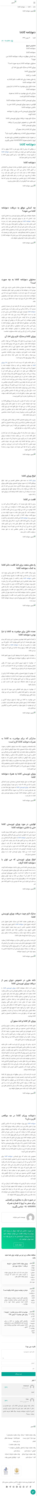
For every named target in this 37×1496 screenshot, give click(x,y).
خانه (34, 7)
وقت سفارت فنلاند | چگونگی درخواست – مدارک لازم (14, 1447)
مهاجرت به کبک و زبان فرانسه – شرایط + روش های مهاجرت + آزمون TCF (16, 1313)
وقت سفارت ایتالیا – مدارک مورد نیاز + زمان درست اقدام (28, 1438)
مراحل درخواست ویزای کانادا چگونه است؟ (15, 1290)
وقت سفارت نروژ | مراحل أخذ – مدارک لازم (29, 1455)
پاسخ (5, 1387)
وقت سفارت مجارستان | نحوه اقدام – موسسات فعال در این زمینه (12, 1438)
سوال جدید (18, 1245)
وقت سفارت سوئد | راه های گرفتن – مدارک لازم (28, 1449)
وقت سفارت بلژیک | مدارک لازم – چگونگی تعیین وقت (12, 1455)
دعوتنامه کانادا (28, 144)
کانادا (29, 7)
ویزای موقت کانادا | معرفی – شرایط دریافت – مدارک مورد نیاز (17, 1265)
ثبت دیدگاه (18, 1374)
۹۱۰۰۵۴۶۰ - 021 (6, 41)
